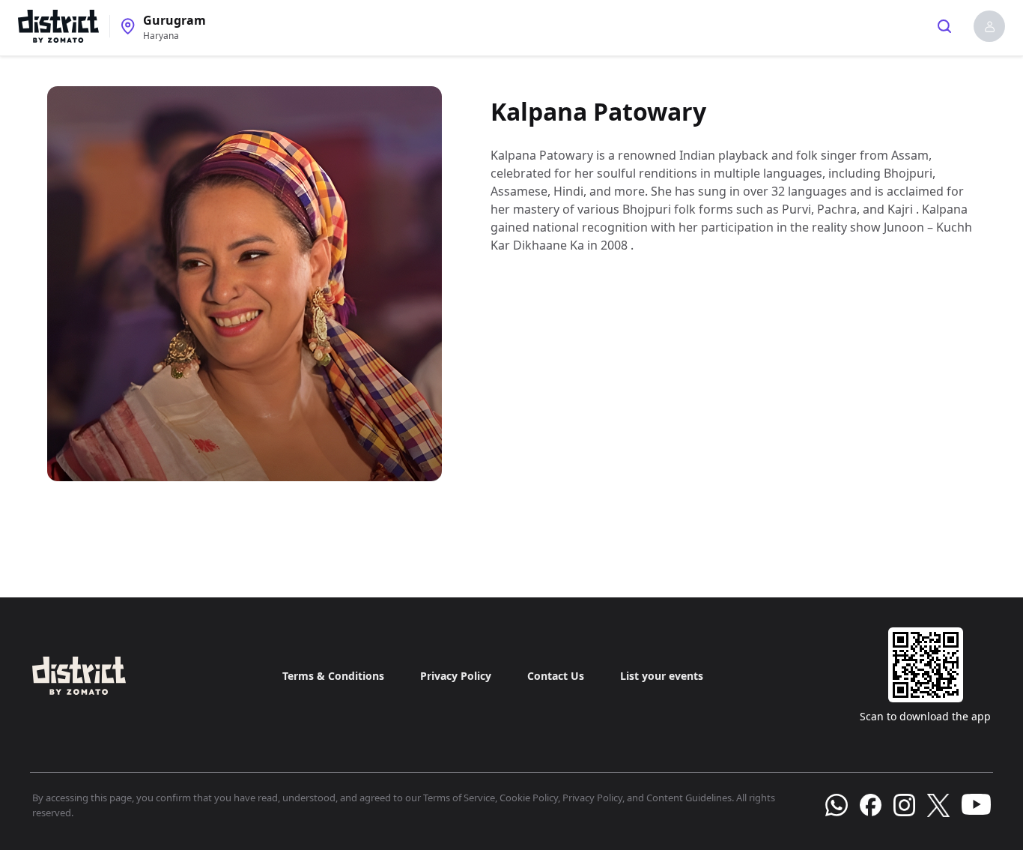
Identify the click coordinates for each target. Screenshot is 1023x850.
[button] (989, 26)
